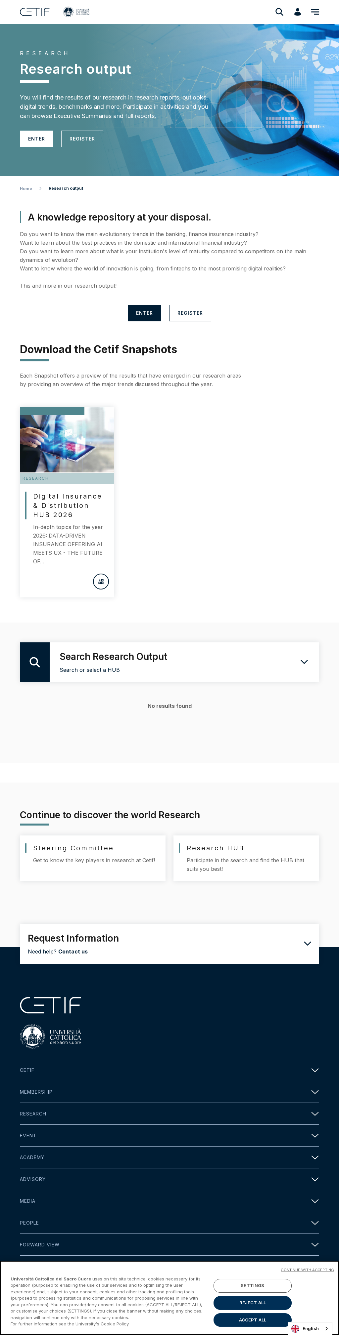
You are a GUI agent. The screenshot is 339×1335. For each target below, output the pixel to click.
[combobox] (310, 1328)
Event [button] (28, 1135)
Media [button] (27, 1201)
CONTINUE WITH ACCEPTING (307, 1270)
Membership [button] (36, 1092)
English (311, 1328)
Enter (36, 139)
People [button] (29, 1223)
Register (82, 139)
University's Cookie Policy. (102, 1323)
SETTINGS (252, 1285)
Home (26, 188)
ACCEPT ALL (252, 1319)
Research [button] (33, 1113)
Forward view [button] (40, 1244)
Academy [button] (32, 1157)
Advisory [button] (33, 1179)
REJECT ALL (252, 1302)
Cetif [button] (27, 1070)
